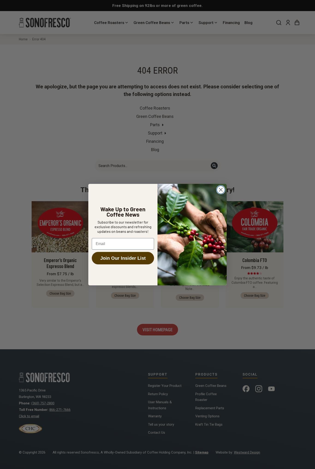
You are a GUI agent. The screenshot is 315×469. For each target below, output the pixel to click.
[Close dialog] (221, 190)
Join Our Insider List (123, 258)
